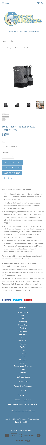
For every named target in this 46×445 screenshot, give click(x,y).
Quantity (5, 152)
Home (4, 41)
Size (3, 142)
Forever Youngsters (24, 430)
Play (23, 350)
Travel (23, 369)
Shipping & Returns (19, 419)
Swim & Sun (23, 363)
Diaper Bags (23, 325)
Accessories (23, 312)
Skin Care (23, 360)
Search (8, 419)
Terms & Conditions (22, 422)
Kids (23, 337)
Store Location (33, 419)
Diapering (23, 322)
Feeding (23, 328)
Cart (42, 3)
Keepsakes (23, 334)
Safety (23, 353)
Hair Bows (23, 331)
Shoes (13, 41)
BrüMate (23, 372)
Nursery (23, 344)
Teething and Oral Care (23, 366)
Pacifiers (23, 347)
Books (23, 318)
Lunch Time (23, 341)
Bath (23, 315)
